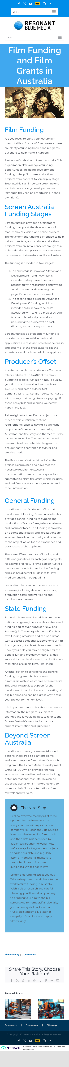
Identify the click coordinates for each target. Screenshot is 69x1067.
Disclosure (11, 1025)
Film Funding (12, 954)
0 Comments (29, 954)
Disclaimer (32, 1025)
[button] (7, 1008)
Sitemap (52, 1025)
